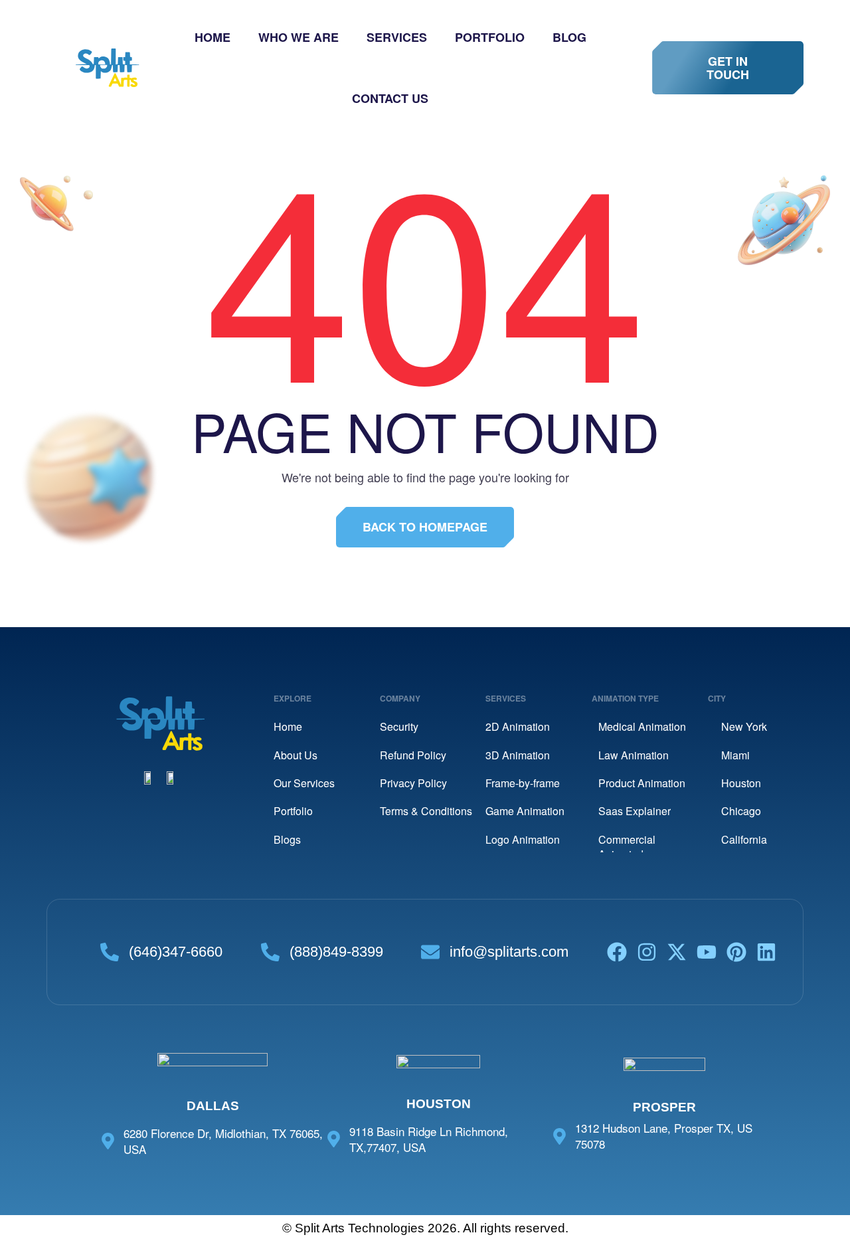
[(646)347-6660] (109, 952)
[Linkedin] (766, 952)
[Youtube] (707, 952)
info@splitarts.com (509, 951)
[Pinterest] (736, 952)
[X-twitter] (677, 952)
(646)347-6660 (175, 951)
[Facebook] (617, 952)
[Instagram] (647, 952)
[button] (728, 67)
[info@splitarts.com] (430, 952)
